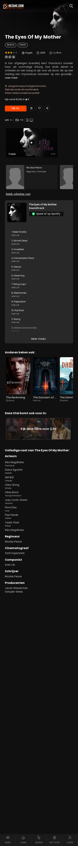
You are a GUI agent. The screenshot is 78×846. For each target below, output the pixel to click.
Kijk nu (15, 108)
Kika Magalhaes (14, 530)
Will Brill (9, 479)
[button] (8, 840)
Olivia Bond (13, 494)
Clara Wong (12, 486)
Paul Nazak (11, 516)
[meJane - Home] (13, 6)
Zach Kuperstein (15, 553)
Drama (10, 44)
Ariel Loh (10, 565)
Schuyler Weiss (14, 591)
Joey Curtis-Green (16, 501)
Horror (23, 44)
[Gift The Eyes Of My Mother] (31, 108)
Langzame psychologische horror (27, 86)
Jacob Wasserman (16, 588)
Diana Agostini (13, 471)
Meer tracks (38, 339)
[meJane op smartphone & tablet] (27, 120)
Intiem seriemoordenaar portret (22, 92)
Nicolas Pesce (13, 541)
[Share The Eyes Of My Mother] (47, 108)
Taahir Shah (12, 524)
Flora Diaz (11, 509)
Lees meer (11, 78)
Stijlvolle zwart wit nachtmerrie (21, 89)
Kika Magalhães (14, 464)
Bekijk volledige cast (18, 194)
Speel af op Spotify (48, 214)
